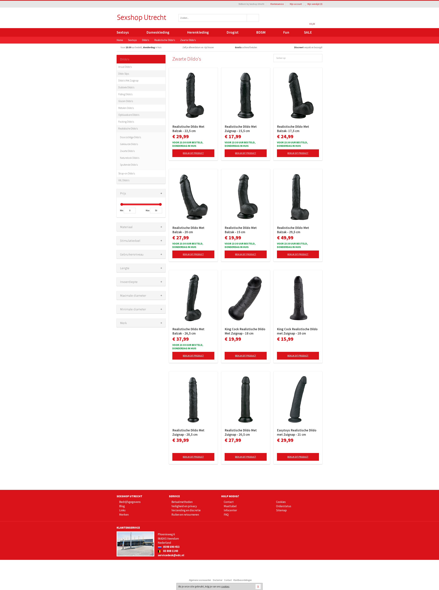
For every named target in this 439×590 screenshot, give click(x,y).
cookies (225, 586)
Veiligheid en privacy (184, 506)
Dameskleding (157, 32)
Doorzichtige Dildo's (130, 137)
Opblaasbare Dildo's (128, 114)
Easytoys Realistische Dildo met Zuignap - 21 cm (296, 432)
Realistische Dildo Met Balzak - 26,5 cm (188, 331)
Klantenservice (277, 4)
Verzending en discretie (186, 510)
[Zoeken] (253, 18)
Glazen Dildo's (125, 101)
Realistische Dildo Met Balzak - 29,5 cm (293, 230)
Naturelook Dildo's (129, 157)
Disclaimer (217, 580)
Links (122, 510)
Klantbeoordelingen (242, 580)
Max (148, 210)
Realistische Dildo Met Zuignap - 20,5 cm (241, 432)
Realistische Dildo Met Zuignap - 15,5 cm (241, 128)
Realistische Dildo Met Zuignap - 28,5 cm (188, 432)
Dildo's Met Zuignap (128, 80)
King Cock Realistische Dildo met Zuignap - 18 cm (297, 331)
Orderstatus (283, 506)
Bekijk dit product (193, 153)
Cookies (281, 502)
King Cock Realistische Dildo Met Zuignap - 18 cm (245, 331)
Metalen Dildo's (126, 108)
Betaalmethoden (182, 502)
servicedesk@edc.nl (171, 555)
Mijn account (296, 4)
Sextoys (123, 32)
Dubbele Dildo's (126, 87)
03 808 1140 (170, 551)
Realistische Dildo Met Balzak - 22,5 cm (188, 128)
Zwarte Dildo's (127, 151)
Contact (229, 502)
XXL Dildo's (123, 180)
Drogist (233, 32)
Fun (286, 32)
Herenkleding (198, 32)
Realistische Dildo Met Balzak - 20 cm (188, 230)
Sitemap (281, 510)
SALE (308, 32)
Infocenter (230, 510)
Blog (122, 506)
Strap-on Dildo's (126, 173)
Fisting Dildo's (125, 94)
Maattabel (230, 506)
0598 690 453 (171, 547)
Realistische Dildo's (128, 128)
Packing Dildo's (126, 121)
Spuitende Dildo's (129, 164)
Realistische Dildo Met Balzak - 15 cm (241, 230)
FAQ (226, 514)
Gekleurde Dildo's (129, 144)
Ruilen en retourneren (185, 514)
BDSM (260, 32)
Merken (124, 514)
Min (121, 210)
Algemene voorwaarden (200, 580)
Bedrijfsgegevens (130, 502)
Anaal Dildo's (125, 66)
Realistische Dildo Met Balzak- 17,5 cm (293, 128)
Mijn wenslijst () (314, 4)
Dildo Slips (123, 73)
